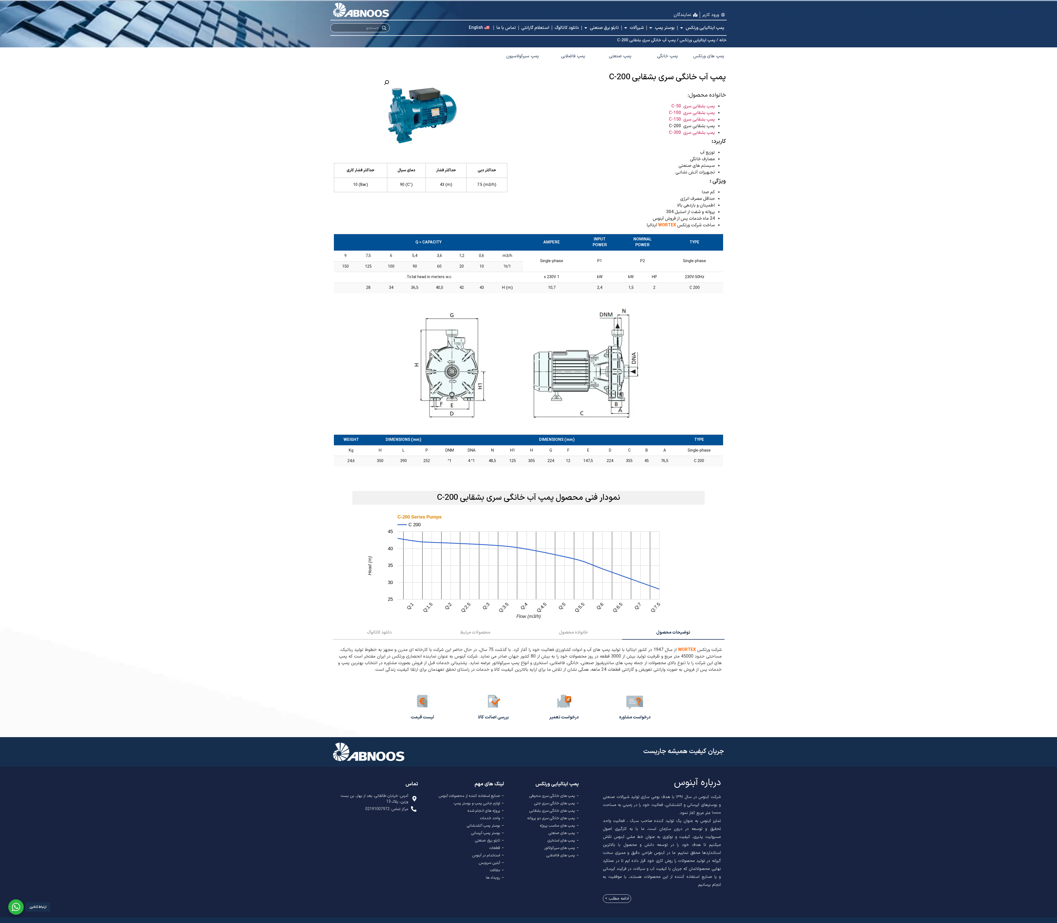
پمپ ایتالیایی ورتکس (705, 28)
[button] (386, 83)
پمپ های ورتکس (708, 56)
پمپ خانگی (667, 56)
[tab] (673, 633)
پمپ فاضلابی (573, 56)
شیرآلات (637, 28)
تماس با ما (506, 28)
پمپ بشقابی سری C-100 (692, 113)
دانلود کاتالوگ (567, 28)
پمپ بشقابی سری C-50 (693, 106)
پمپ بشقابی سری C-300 (692, 132)
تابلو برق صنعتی (604, 28)
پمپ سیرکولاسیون (522, 56)
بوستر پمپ (665, 28)
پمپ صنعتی (620, 56)
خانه (723, 40)
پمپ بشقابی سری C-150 (692, 119)
